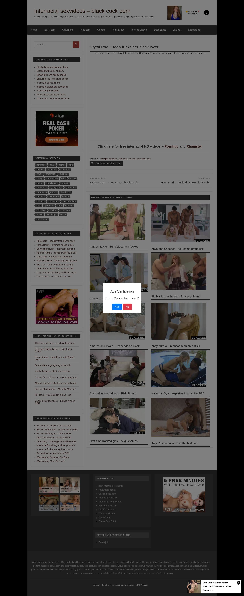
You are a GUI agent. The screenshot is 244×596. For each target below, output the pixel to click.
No (127, 307)
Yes (117, 307)
